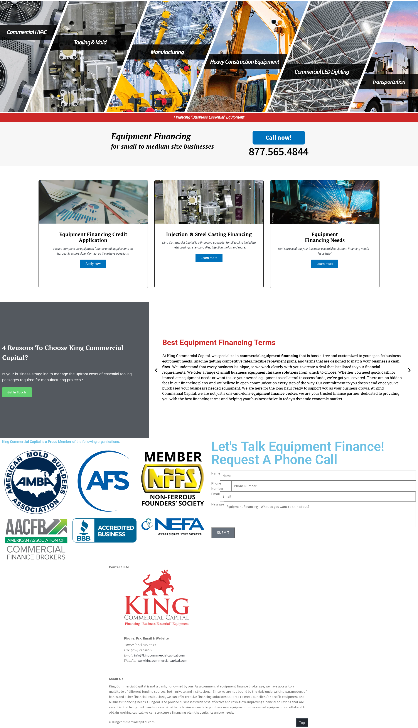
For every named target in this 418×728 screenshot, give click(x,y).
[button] (156, 370)
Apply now (93, 264)
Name (215, 473)
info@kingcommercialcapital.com (159, 655)
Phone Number (217, 486)
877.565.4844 (278, 151)
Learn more (209, 258)
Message (217, 504)
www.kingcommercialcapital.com (162, 660)
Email (215, 494)
